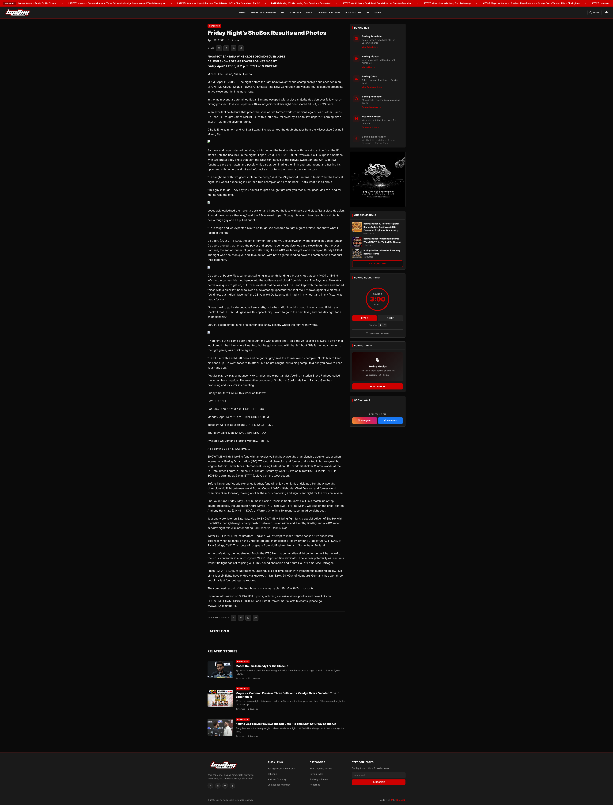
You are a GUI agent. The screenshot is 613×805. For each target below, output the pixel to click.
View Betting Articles (372, 87)
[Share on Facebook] (226, 48)
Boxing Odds (316, 774)
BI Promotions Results (321, 768)
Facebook (392, 420)
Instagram (366, 420)
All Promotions (377, 263)
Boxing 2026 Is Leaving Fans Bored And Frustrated (300, 3)
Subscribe (379, 782)
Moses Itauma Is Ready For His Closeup (33, 3)
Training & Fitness (329, 12)
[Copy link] (241, 48)
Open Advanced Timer (379, 333)
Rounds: (373, 325)
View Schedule (369, 47)
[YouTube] (225, 786)
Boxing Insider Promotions (267, 12)
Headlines (214, 26)
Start (364, 318)
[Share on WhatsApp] (233, 48)
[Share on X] (219, 48)
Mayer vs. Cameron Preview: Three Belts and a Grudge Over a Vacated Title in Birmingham (117, 3)
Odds (309, 12)
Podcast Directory (357, 12)
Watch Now (367, 67)
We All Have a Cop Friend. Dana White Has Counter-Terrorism (376, 3)
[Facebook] (232, 786)
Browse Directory (370, 107)
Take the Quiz (377, 386)
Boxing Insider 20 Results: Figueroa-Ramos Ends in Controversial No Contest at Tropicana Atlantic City (382, 227)
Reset (390, 318)
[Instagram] (218, 786)
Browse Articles (369, 127)
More (378, 12)
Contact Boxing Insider (279, 784)
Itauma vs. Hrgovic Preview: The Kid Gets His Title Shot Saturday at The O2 (218, 3)
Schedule (295, 12)
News (242, 12)
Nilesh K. (400, 800)
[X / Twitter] (210, 786)
